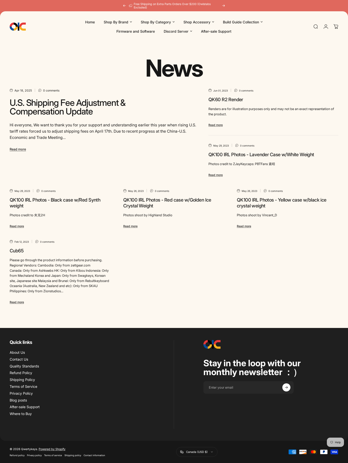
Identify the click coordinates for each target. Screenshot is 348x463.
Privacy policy (34, 455)
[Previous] (124, 5)
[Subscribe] (286, 387)
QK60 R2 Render (225, 99)
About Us (17, 352)
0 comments (51, 90)
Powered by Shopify (52, 449)
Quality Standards (24, 366)
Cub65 (17, 251)
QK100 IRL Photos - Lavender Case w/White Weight (261, 154)
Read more (18, 149)
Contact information (94, 455)
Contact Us (19, 359)
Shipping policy (72, 455)
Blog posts (18, 400)
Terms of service (53, 455)
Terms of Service (23, 386)
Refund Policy (21, 373)
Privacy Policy (21, 393)
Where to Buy (21, 414)
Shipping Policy (22, 380)
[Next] (223, 5)
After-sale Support (25, 407)
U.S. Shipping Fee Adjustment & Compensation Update (67, 107)
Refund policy (17, 455)
